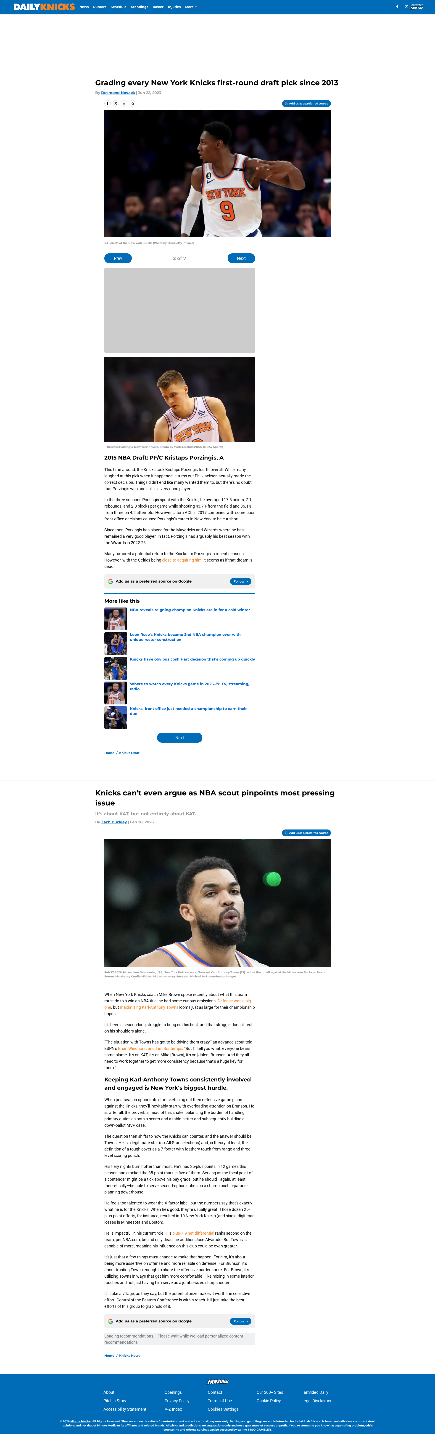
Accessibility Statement (124, 1409)
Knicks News (129, 1356)
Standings (139, 7)
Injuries (174, 7)
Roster (158, 7)
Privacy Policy (177, 1400)
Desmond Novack (118, 93)
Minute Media (80, 1421)
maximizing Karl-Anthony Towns (149, 1007)
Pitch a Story (114, 1400)
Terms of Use (220, 1400)
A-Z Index (173, 1409)
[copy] (132, 103)
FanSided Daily (314, 1392)
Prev (118, 258)
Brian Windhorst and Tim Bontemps (150, 1048)
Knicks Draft (129, 753)
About (108, 1392)
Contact (215, 1392)
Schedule (119, 7)
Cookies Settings (223, 1409)
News (84, 7)
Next (241, 258)
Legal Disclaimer (316, 1400)
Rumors (99, 7)
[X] (407, 6)
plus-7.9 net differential (193, 1233)
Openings (173, 1392)
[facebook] (397, 6)
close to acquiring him (182, 560)
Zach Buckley (114, 822)
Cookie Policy (269, 1400)
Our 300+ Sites (270, 1392)
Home (109, 753)
